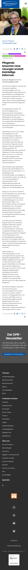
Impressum (14, 540)
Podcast (4, 416)
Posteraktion (6, 419)
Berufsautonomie (20, 56)
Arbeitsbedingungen (14, 53)
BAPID (4, 393)
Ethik (3, 471)
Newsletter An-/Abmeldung (13, 354)
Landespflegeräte (7, 429)
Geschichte (5, 451)
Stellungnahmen (7, 405)
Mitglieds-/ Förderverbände (10, 455)
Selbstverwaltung (7, 380)
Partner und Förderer (8, 468)
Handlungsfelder (7, 390)
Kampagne (5, 409)
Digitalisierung (6, 436)
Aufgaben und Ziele (8, 458)
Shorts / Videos (6, 412)
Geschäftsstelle (6, 448)
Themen (5, 373)
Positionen (5, 402)
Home (4, 41)
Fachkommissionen (8, 461)
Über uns (6, 441)
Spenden (6, 480)
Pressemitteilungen (9, 43)
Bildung (5, 56)
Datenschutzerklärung (14, 546)
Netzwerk (5, 465)
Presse (10, 41)
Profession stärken (10, 398)
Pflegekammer (6, 432)
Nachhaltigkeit (6, 475)
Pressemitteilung (7, 58)
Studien (4, 422)
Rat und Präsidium (7, 444)
